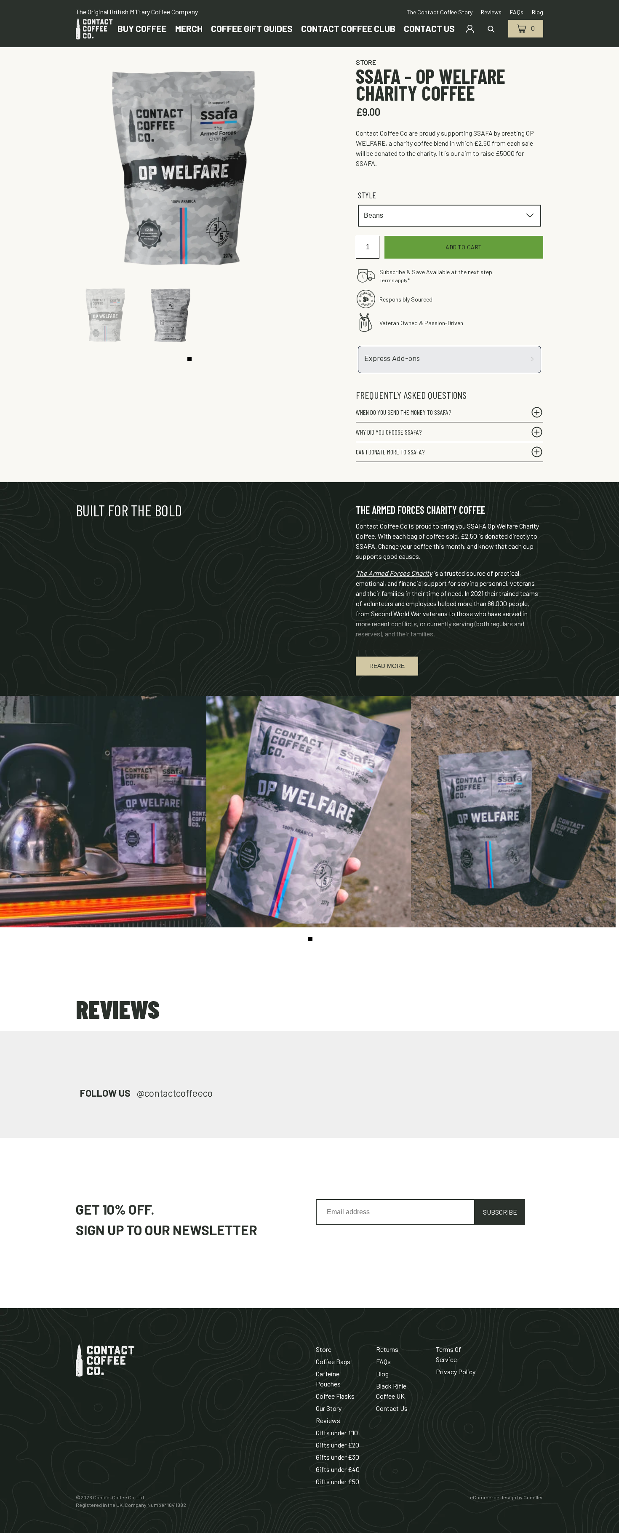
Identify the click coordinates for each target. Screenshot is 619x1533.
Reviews (328, 1420)
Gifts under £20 (337, 1445)
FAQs (383, 1361)
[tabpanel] (107, 316)
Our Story (329, 1408)
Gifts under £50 (337, 1481)
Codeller (533, 1497)
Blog (382, 1374)
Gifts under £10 (337, 1433)
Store (366, 62)
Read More (387, 665)
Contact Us (392, 1408)
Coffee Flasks (335, 1396)
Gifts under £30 (337, 1457)
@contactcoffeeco (175, 1093)
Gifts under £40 (338, 1469)
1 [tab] (189, 359)
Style (367, 195)
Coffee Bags (333, 1361)
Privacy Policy (455, 1371)
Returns (387, 1349)
